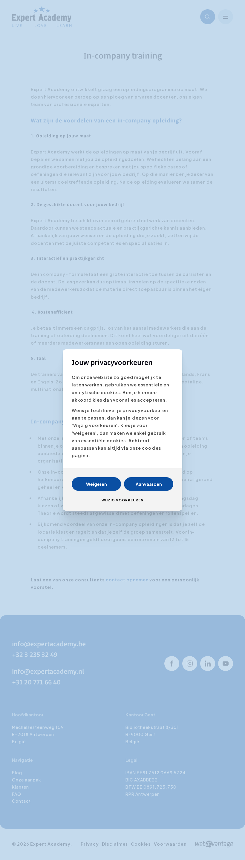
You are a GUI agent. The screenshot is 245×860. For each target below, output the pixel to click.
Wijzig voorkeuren (122, 500)
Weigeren (96, 484)
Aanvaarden (149, 484)
